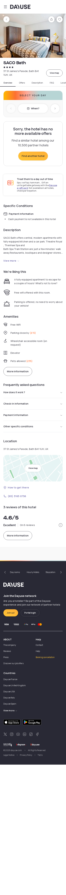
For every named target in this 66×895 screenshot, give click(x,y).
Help (38, 651)
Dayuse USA (9, 691)
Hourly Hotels (33, 572)
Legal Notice (8, 755)
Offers (22, 82)
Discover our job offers (13, 663)
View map (54, 72)
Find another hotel (33, 156)
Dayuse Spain (9, 703)
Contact (39, 645)
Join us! (11, 612)
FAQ (52, 82)
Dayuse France (10, 679)
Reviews (7, 651)
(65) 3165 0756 (17, 496)
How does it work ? (14, 392)
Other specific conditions (18, 426)
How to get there (18, 487)
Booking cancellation (45, 657)
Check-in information (15, 403)
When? (35, 108)
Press (5, 657)
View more (9, 260)
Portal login (30, 612)
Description (37, 82)
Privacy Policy (26, 755)
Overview (7, 82)
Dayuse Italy (9, 697)
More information (18, 371)
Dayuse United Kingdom (14, 685)
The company (9, 645)
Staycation (50, 572)
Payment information (15, 415)
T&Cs (40, 755)
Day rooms (15, 572)
